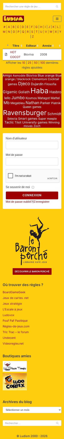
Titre (15, 45)
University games (34, 122)
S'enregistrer (41, 201)
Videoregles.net (13, 343)
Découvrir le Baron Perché (32, 271)
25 (29, 62)
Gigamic (10, 92)
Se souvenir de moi (18, 187)
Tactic (9, 122)
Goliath (24, 92)
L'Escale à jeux (12, 309)
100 (42, 62)
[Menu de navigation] (57, 19)
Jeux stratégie (12, 303)
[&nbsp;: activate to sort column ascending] (58, 46)
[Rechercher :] (32, 423)
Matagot (44, 98)
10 (23, 62)
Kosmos (31, 98)
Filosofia (50, 84)
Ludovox (8, 315)
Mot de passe (14, 154)
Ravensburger (25, 113)
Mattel (55, 98)
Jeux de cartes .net (16, 298)
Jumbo (18, 97)
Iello (7, 98)
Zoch (37, 126)
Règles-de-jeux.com (16, 326)
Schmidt (54, 114)
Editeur (31, 45)
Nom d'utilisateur (16, 138)
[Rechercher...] (32, 6)
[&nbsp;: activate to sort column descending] (6, 46)
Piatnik (56, 103)
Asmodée (19, 75)
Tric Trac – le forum (16, 332)
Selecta (12, 118)
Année (47, 45)
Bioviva (31, 75)
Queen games (32, 107)
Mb (7, 102)
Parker (45, 103)
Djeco (24, 83)
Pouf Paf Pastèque (15, 320)
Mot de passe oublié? (19, 201)
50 (36, 62)
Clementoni (39, 79)
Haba (40, 90)
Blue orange (46, 75)
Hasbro (55, 92)
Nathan (32, 102)
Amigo (7, 75)
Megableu (17, 103)
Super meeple (47, 118)
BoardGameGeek (14, 292)
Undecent (9, 338)
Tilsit (18, 122)
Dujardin (37, 84)
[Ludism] (13, 18)
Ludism (25, 436)
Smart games (27, 118)
